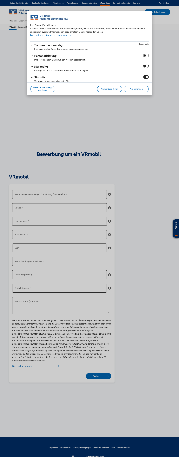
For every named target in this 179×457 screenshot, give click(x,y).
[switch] (146, 55)
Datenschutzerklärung (41, 35)
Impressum (63, 35)
